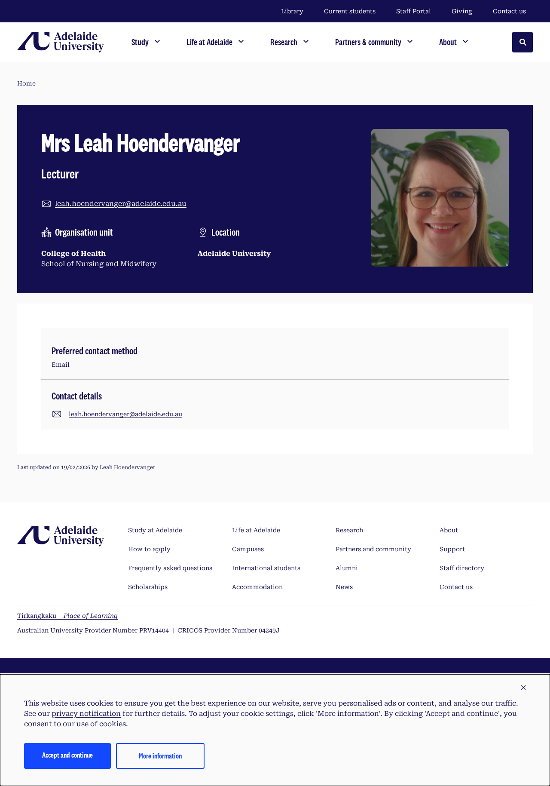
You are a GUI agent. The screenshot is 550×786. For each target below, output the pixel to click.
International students (266, 568)
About (449, 530)
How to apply (149, 549)
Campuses (248, 549)
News (344, 586)
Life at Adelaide (256, 530)
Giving (462, 11)
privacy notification (86, 713)
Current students (350, 11)
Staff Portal (413, 11)
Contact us (509, 11)
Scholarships (148, 586)
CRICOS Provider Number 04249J (228, 630)
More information (160, 756)
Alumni (347, 568)
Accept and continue (67, 755)
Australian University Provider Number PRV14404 (93, 630)
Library (292, 11)
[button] (523, 688)
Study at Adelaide (155, 530)
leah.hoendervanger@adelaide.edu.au (120, 204)
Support (452, 549)
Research (349, 530)
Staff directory (462, 568)
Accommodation (257, 586)
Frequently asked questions (170, 568)
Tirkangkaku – (67, 615)
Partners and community (373, 549)
